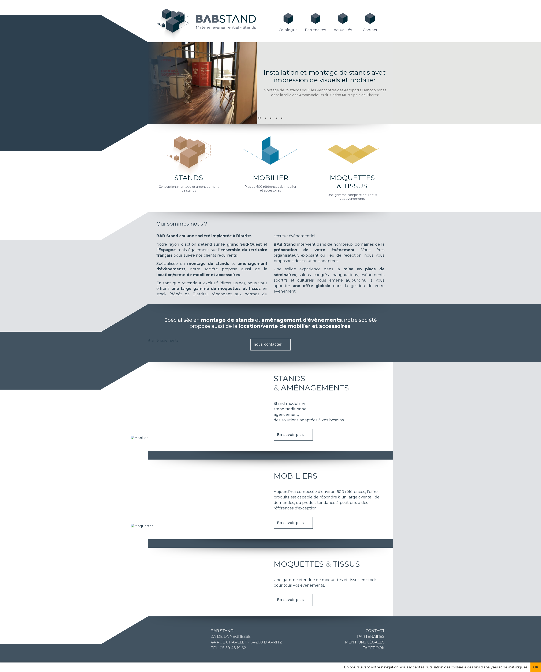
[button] (259, 117)
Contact (370, 30)
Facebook (374, 648)
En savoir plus (290, 434)
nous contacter (268, 344)
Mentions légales (365, 642)
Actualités (343, 30)
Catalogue (288, 30)
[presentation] (9, 84)
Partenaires (315, 30)
